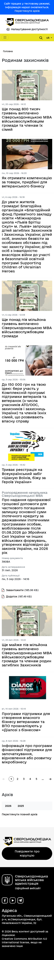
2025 (21, 805)
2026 (8, 805)
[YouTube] (13, 900)
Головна (8, 51)
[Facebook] (5, 900)
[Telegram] (20, 900)
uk (48, 37)
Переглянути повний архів (19, 814)
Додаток (11, 596)
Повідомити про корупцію (27, 853)
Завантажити (15, 590)
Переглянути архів (27, 10)
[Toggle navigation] (5, 37)
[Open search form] (41, 38)
